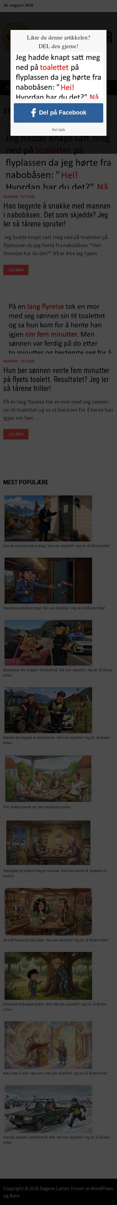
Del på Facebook (62, 112)
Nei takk (58, 130)
